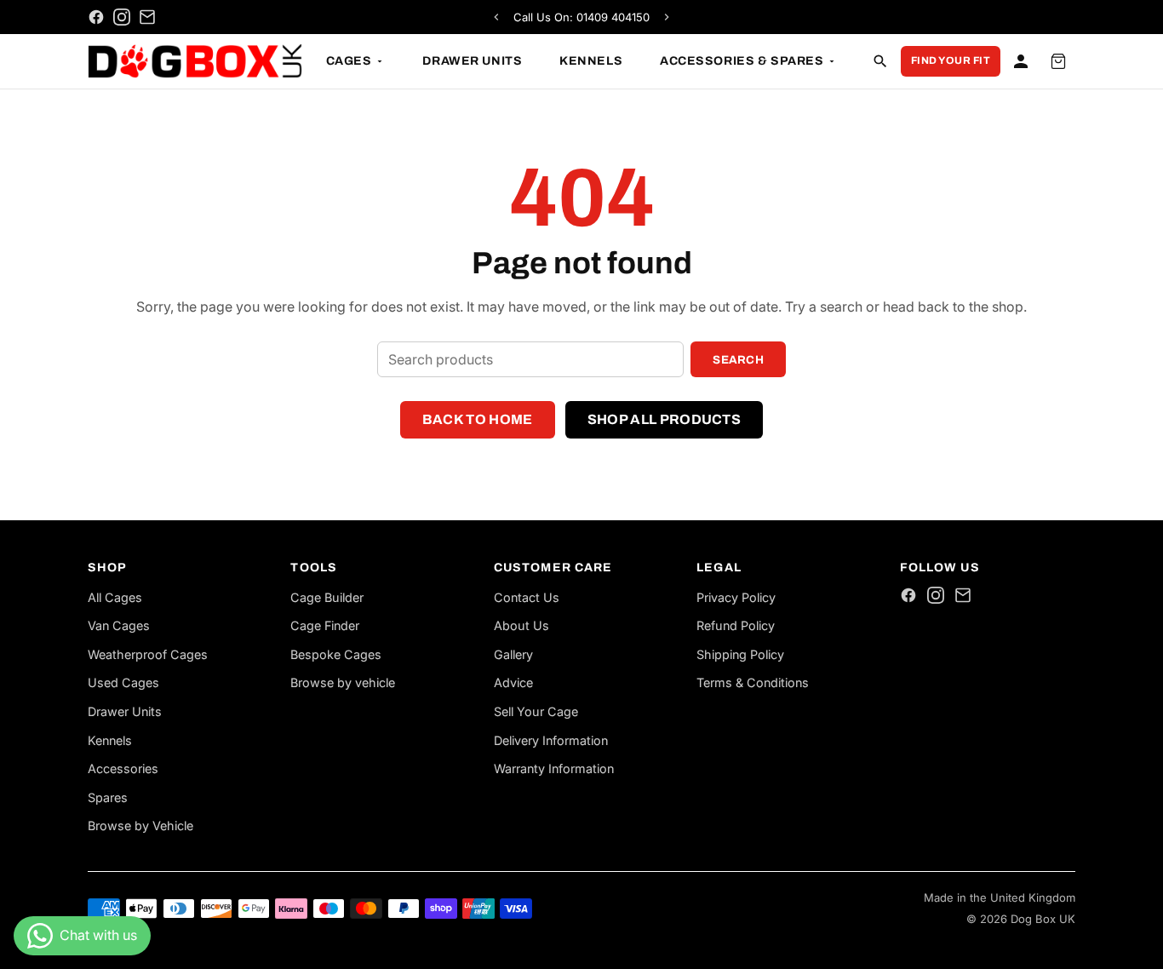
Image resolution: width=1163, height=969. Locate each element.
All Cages (115, 597)
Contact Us (526, 597)
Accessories (123, 768)
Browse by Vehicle (140, 825)
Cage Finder (324, 625)
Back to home (477, 419)
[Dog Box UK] (195, 60)
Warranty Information (554, 768)
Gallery (513, 654)
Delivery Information (551, 740)
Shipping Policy (740, 654)
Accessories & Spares (741, 60)
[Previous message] (496, 17)
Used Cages (123, 682)
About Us (521, 625)
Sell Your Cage (536, 711)
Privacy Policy (736, 597)
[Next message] (666, 17)
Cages (349, 60)
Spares (108, 797)
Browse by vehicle (342, 682)
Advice (513, 682)
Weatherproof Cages (148, 654)
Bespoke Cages (335, 654)
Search (738, 359)
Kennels (590, 60)
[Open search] (880, 61)
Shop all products (664, 419)
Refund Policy (735, 625)
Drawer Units (472, 60)
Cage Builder (327, 597)
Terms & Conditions (752, 682)
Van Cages (119, 625)
